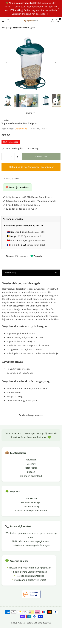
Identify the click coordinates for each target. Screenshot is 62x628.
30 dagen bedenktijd (31, 475)
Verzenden (31, 459)
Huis (3, 28)
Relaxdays (5, 120)
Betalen (31, 471)
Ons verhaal (31, 498)
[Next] (55, 63)
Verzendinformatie (13, 219)
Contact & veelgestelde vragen (31, 510)
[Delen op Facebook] (34, 113)
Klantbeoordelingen (31, 502)
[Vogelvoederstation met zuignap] (20, 100)
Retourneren (31, 467)
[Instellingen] (52, 20)
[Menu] (3, 20)
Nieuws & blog (31, 506)
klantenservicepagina (33, 541)
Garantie (31, 463)
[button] (57, 20)
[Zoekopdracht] (8, 20)
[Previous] (6, 63)
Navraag (34, 148)
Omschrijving (10, 273)
